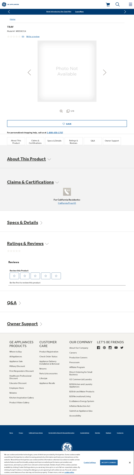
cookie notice (69, 472)
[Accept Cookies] (130, 462)
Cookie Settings (90, 462)
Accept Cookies (109, 462)
